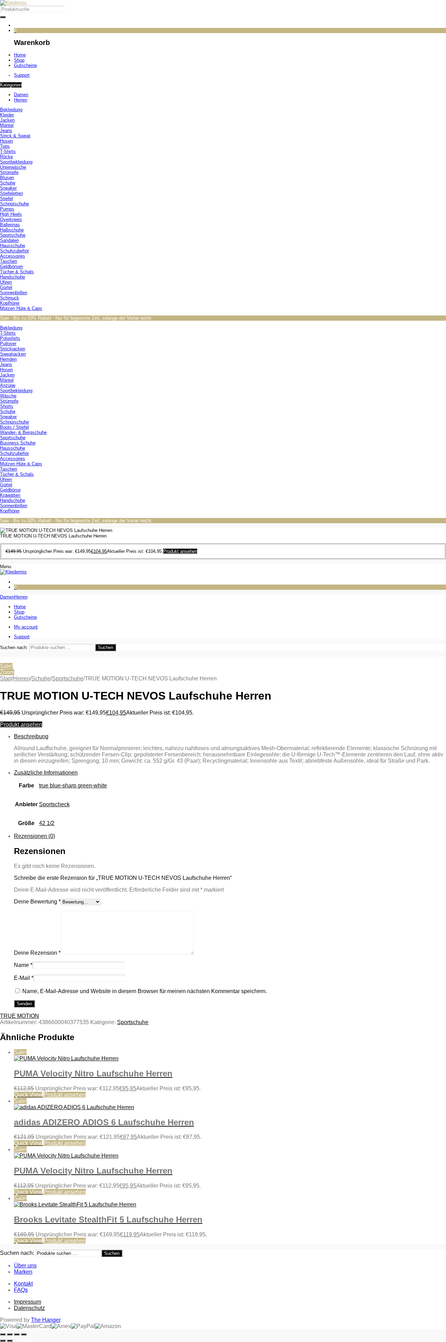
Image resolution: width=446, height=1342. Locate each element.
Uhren (6, 282)
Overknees (11, 219)
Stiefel (6, 198)
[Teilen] (17, 1334)
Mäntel (7, 125)
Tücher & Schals (17, 271)
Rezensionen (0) (34, 836)
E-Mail (23, 978)
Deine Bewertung (37, 902)
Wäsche (8, 395)
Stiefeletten (11, 193)
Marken (23, 1272)
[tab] (230, 748)
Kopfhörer (10, 303)
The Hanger (45, 1320)
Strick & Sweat (15, 135)
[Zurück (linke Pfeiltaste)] (3, 1341)
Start (5, 678)
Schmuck (9, 297)
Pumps (7, 209)
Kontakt (23, 1284)
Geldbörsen (11, 266)
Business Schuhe (18, 442)
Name (23, 965)
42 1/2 (46, 823)
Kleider (7, 114)
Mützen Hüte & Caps (21, 308)
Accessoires (12, 256)
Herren (21, 678)
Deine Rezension (37, 953)
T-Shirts (8, 151)
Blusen (7, 177)
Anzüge (7, 385)
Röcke (6, 156)
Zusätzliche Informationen (46, 773)
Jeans (6, 130)
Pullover (8, 343)
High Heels (11, 214)
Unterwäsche (13, 167)
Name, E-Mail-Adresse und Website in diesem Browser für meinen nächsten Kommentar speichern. (144, 991)
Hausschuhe (12, 245)
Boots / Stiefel (14, 427)
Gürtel (6, 287)
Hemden (8, 359)
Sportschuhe (12, 235)
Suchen (105, 647)
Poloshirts (10, 338)
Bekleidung (11, 109)
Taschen (8, 261)
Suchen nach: (14, 647)
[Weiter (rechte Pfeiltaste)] (10, 1341)
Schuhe (7, 182)
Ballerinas (10, 224)
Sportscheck (54, 804)
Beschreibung (31, 736)
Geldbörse (10, 490)
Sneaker (8, 188)
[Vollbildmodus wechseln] (10, 1334)
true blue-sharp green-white (73, 785)
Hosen (6, 141)
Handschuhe (12, 277)
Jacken (7, 120)
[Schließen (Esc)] (23, 1334)
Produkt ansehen (21, 724)
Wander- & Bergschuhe (23, 432)
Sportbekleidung (16, 162)
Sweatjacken (13, 354)
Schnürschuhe (14, 203)
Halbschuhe (12, 229)
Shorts (6, 406)
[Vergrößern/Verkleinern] (3, 1334)
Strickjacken (12, 348)
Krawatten (10, 495)
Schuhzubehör (14, 250)
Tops (5, 146)
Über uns (25, 1265)
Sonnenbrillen (13, 292)
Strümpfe (9, 172)
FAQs (21, 1290)
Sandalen (9, 240)
